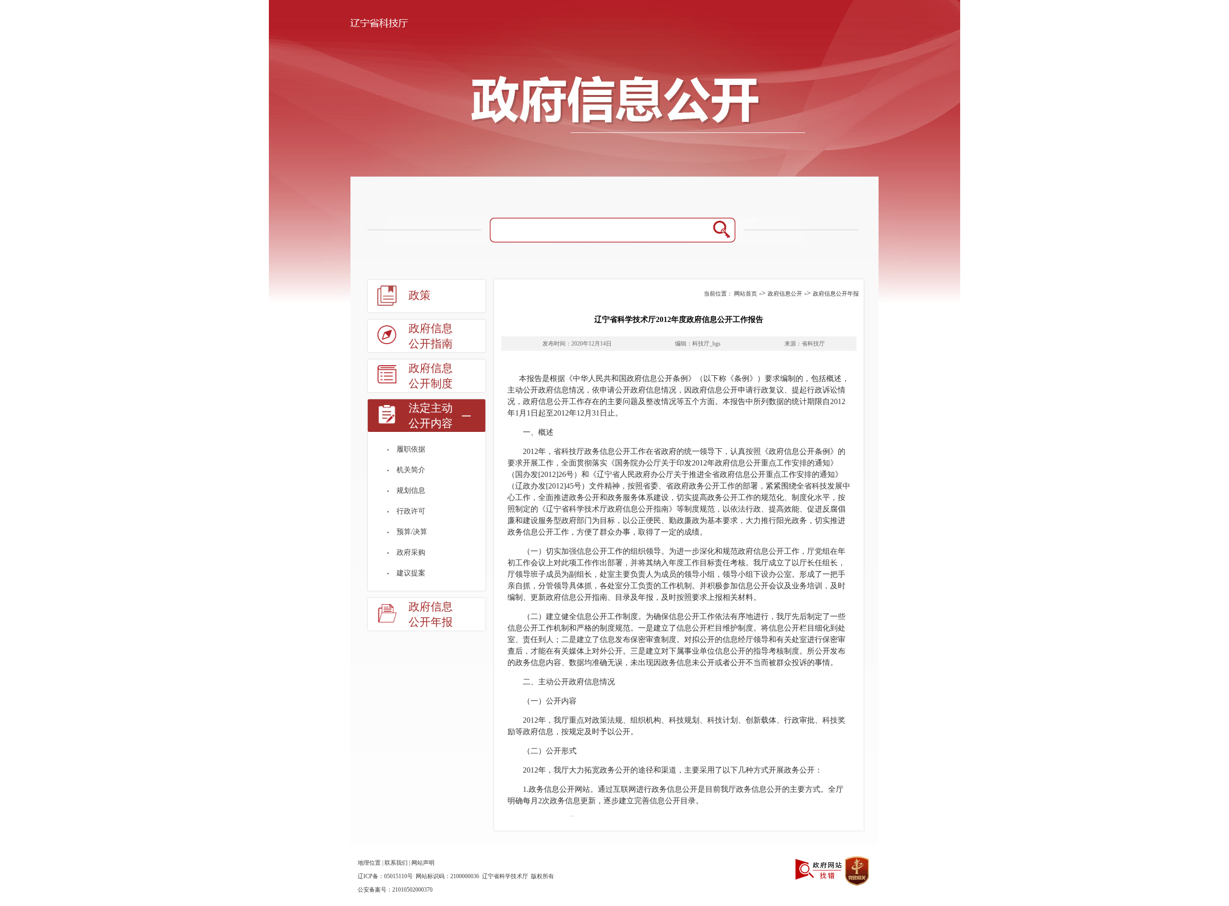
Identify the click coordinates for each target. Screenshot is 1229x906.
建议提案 (411, 573)
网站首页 (745, 293)
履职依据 (411, 449)
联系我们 (396, 862)
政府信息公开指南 (431, 336)
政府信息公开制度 (431, 376)
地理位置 (369, 862)
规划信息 (411, 490)
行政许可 (411, 511)
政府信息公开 (785, 293)
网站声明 (422, 862)
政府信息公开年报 (431, 614)
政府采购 (411, 552)
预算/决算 (412, 532)
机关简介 (411, 470)
